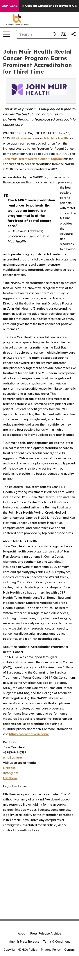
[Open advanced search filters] (63, 34)
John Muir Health (55, 138)
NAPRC (62, 154)
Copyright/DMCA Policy (20, 949)
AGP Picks (9, 6)
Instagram (10, 773)
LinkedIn (9, 768)
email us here (12, 757)
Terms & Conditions (56, 941)
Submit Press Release (24, 941)
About (22, 933)
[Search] (54, 34)
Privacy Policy (51, 949)
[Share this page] (73, 34)
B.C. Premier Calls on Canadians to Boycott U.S (41, 6)
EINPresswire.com (25, 138)
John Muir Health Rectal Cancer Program (32, 159)
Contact (70, 949)
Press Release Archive (45, 933)
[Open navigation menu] (6, 34)
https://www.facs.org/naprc (29, 734)
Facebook (10, 778)
